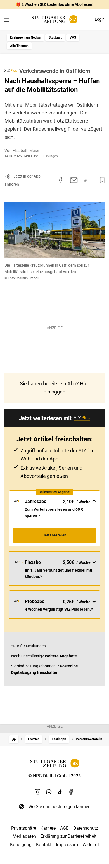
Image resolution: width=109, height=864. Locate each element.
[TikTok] (60, 791)
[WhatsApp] (48, 791)
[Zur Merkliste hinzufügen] (101, 180)
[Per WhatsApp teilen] (86, 180)
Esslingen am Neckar (25, 37)
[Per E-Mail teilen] (73, 180)
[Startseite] (13, 739)
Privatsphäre (23, 828)
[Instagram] (37, 791)
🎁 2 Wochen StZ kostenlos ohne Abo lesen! (54, 4)
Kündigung (21, 844)
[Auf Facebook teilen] (60, 180)
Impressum (67, 844)
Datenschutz (85, 828)
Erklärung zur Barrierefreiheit (68, 836)
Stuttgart (55, 37)
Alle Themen (19, 46)
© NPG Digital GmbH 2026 (54, 776)
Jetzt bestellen (54, 535)
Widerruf (90, 844)
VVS (73, 37)
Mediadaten (24, 836)
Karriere (48, 828)
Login (100, 19)
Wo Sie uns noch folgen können (59, 806)
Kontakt (43, 844)
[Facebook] (71, 791)
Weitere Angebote (61, 656)
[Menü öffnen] (6, 20)
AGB (64, 828)
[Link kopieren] (50, 180)
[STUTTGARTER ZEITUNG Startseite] (54, 19)
